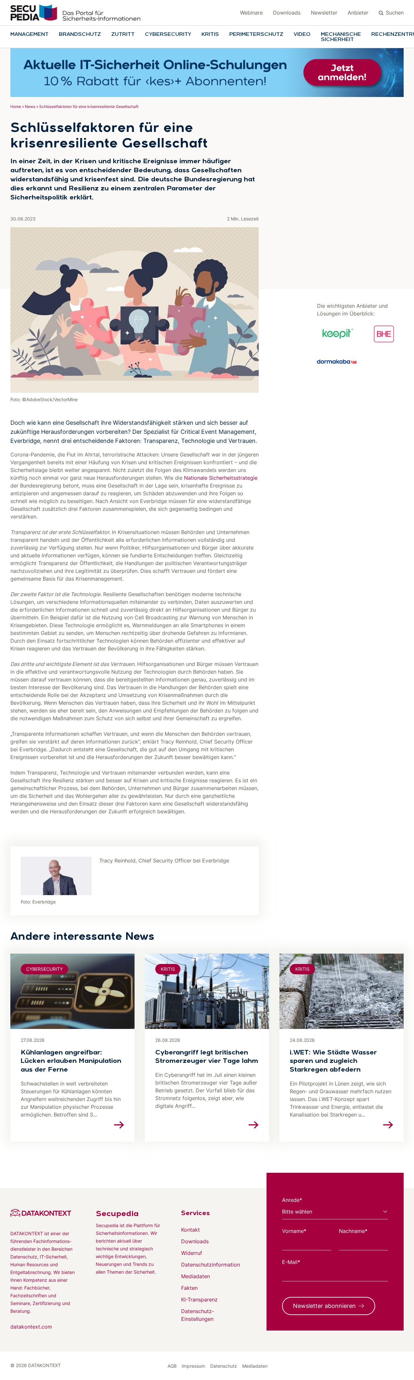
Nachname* (353, 1231)
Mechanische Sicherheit (341, 37)
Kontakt (190, 1229)
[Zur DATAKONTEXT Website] (42, 1213)
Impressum (193, 1366)
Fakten (189, 1288)
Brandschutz (80, 34)
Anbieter (358, 12)
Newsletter (324, 12)
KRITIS (210, 34)
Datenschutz (223, 1366)
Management (29, 34)
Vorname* (294, 1231)
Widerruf (191, 1253)
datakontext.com (31, 1326)
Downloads (286, 12)
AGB (172, 1366)
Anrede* (292, 1200)
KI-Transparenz (199, 1299)
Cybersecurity (168, 34)
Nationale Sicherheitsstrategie (220, 478)
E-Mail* (291, 1262)
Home (15, 106)
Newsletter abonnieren (324, 1305)
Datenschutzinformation (210, 1264)
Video (302, 34)
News (30, 106)
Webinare (251, 12)
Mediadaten (195, 1276)
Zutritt (123, 34)
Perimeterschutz (256, 34)
